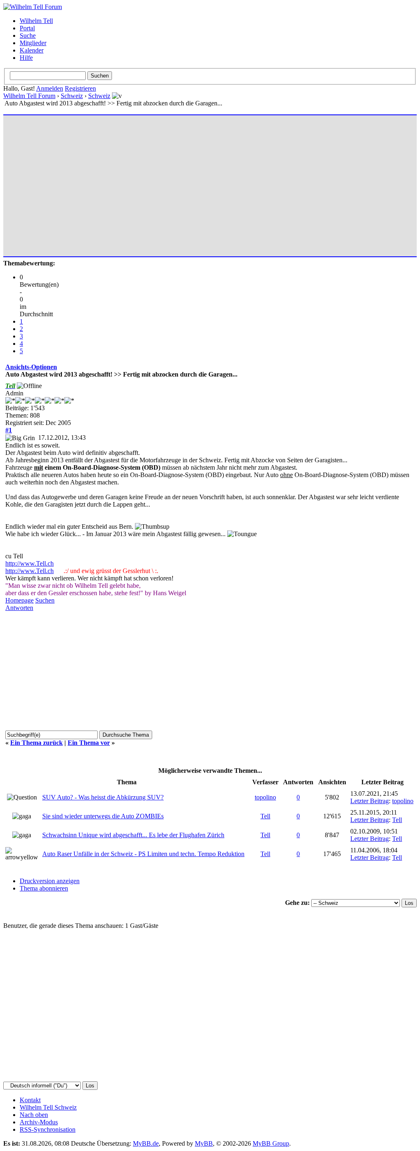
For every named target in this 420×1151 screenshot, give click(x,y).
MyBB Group (271, 1143)
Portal (27, 28)
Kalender (31, 50)
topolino (265, 797)
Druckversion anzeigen (50, 880)
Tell (265, 816)
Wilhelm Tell (36, 20)
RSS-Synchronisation (47, 1129)
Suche (28, 35)
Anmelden (49, 88)
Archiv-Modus (39, 1122)
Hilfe (26, 57)
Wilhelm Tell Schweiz (48, 1107)
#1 (8, 430)
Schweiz (72, 95)
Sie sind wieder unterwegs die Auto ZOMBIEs (103, 816)
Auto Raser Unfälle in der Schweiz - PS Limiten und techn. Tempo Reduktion (143, 853)
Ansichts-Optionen (31, 366)
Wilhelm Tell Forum (29, 95)
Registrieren (80, 88)
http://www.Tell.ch (29, 563)
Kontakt (30, 1099)
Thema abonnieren (44, 888)
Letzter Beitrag (369, 800)
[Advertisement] (210, 182)
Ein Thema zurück (36, 742)
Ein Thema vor (89, 742)
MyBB (204, 1143)
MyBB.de (146, 1143)
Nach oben (34, 1114)
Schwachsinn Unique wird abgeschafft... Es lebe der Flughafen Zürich (133, 834)
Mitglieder (33, 42)
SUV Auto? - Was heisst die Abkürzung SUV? (103, 797)
